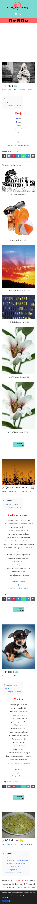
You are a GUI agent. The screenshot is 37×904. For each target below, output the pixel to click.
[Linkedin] (22, 20)
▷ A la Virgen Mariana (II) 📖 (18, 432)
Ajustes (12, 901)
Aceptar (5, 901)
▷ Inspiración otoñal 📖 (18, 240)
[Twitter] (14, 20)
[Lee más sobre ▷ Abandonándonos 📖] (18, 180)
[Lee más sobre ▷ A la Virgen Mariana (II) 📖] (18, 405)
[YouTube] (26, 20)
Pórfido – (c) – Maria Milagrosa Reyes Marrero (18, 772)
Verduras (5, 844)
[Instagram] (18, 20)
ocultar (15, 99)
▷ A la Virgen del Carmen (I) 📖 (18, 377)
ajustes (6, 897)
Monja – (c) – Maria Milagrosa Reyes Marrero (18, 142)
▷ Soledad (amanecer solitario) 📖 (18, 290)
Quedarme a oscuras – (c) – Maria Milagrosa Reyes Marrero (18, 585)
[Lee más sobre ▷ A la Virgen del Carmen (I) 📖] (18, 350)
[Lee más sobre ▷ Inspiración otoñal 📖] (18, 218)
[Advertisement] (18, 42)
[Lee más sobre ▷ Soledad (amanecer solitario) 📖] (18, 266)
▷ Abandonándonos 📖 (18, 195)
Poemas (4, 90)
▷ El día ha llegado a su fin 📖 (18, 322)
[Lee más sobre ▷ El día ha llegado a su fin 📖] (18, 307)
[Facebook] (10, 20)
